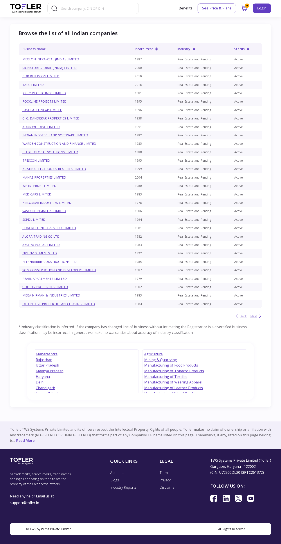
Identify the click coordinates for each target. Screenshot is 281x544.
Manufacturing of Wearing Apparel (173, 382)
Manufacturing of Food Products (171, 365)
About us (117, 472)
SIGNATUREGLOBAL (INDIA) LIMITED (49, 68)
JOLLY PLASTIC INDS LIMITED (44, 93)
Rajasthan (44, 359)
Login (262, 8)
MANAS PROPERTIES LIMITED (44, 177)
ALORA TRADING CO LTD (40, 236)
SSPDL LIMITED (33, 219)
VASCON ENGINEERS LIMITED (44, 211)
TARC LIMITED (33, 85)
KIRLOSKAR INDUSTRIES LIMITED (46, 203)
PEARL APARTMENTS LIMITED (44, 279)
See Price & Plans (216, 8)
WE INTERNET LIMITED (39, 186)
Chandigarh (45, 387)
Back (243, 316)
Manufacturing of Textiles (165, 376)
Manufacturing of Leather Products (173, 387)
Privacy (165, 480)
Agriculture (153, 354)
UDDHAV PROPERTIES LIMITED (45, 287)
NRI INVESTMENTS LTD (39, 253)
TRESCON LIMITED (36, 160)
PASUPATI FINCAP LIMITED (42, 110)
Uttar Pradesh (47, 365)
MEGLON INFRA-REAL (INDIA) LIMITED (50, 59)
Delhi (40, 382)
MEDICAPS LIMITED (36, 194)
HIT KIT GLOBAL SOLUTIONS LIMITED (50, 152)
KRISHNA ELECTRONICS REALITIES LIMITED (54, 169)
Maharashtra (47, 354)
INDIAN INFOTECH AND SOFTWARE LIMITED (55, 135)
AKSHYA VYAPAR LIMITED (41, 245)
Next (253, 316)
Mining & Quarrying (160, 359)
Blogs (114, 480)
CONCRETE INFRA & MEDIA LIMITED (49, 228)
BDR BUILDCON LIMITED (40, 76)
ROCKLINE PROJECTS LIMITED (44, 101)
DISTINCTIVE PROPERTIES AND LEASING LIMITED (58, 304)
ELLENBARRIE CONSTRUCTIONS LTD (49, 262)
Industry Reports (123, 487)
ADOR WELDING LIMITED (41, 127)
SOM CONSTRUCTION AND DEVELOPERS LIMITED (59, 270)
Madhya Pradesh (49, 371)
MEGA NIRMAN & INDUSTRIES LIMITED (51, 295)
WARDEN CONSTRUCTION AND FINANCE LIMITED (59, 143)
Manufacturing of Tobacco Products (174, 371)
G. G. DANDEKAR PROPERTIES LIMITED (50, 118)
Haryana (43, 376)
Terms (164, 472)
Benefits (185, 8)
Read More (25, 440)
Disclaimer (168, 487)
